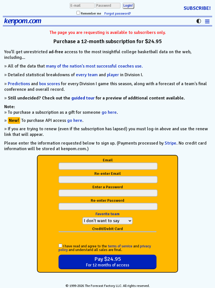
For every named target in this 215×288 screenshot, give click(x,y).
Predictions (19, 84)
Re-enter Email (107, 173)
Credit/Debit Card (107, 228)
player (113, 75)
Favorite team (107, 214)
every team (87, 75)
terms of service (120, 246)
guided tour (83, 98)
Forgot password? (117, 13)
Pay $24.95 (107, 262)
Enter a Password (107, 187)
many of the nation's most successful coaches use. (94, 66)
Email (108, 160)
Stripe (170, 143)
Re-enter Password (107, 200)
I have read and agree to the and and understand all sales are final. (105, 248)
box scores (49, 84)
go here (109, 112)
